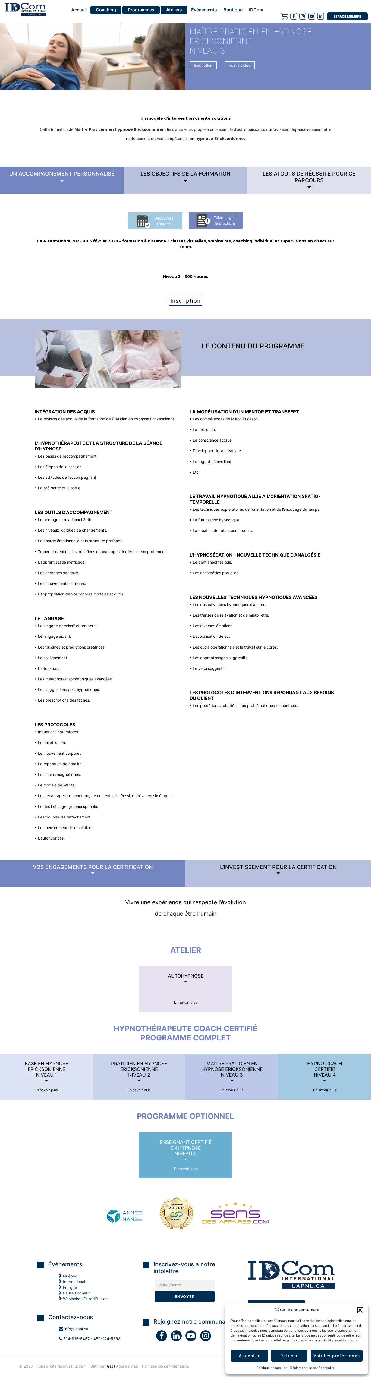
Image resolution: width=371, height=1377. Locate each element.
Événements (204, 10)
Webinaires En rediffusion (85, 1298)
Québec (69, 1276)
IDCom (256, 10)
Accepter (249, 1355)
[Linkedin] (320, 16)
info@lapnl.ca (75, 1329)
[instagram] (302, 16)
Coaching (106, 9)
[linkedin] (178, 1337)
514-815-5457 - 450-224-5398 (91, 1338)
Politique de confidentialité (165, 1366)
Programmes (141, 9)
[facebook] (293, 16)
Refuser (289, 1355)
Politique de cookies (271, 1368)
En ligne (69, 1287)
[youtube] (311, 16)
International (73, 1281)
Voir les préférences (336, 1355)
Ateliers (174, 9)
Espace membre (347, 16)
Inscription (203, 65)
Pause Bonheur (76, 1293)
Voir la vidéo (239, 65)
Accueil (79, 10)
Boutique (233, 10)
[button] (360, 1310)
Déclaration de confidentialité (312, 1368)
